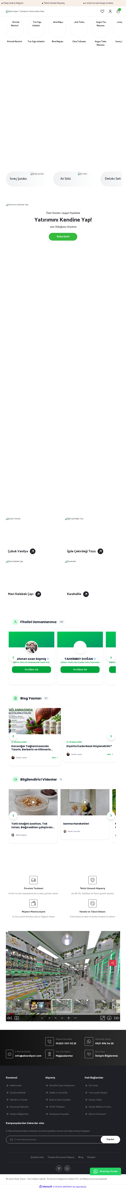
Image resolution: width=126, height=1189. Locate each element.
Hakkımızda (15, 1085)
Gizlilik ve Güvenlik (58, 1093)
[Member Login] (110, 11)
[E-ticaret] (62, 1186)
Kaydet (110, 1139)
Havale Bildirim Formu (100, 1107)
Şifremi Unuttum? (97, 1114)
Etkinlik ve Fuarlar (19, 1100)
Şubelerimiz (37, 1157)
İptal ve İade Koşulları (60, 1100)
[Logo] (25, 11)
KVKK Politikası (57, 1107)
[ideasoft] (45, 1186)
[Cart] (118, 11)
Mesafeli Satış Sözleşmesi (62, 1085)
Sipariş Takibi (95, 1100)
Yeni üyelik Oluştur (98, 1093)
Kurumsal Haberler (19, 1107)
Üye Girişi (93, 1085)
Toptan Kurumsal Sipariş (61, 1157)
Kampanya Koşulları (59, 1114)
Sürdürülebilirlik (18, 1093)
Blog (80, 1157)
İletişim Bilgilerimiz (19, 1114)
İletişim (91, 1157)
